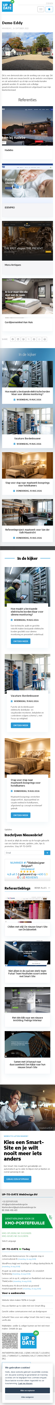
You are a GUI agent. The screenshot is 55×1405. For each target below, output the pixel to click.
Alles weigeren (27, 1397)
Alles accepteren (27, 1390)
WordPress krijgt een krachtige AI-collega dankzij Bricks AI (27, 1263)
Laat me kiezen (25, 1383)
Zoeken (49, 3)
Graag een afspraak (17, 1179)
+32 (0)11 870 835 (10, 1201)
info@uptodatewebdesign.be (15, 1204)
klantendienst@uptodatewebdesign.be (19, 1207)
